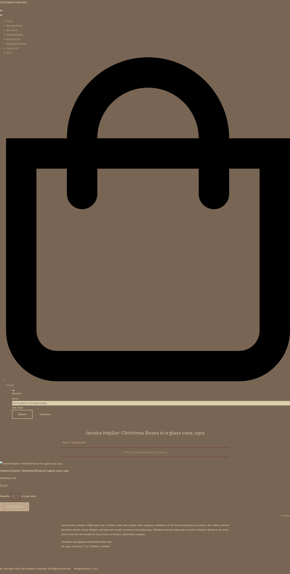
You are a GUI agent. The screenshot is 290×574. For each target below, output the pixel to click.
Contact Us (12, 48)
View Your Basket (132, 452)
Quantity (4, 496)
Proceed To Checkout (155, 452)
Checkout (44, 414)
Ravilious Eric (13, 39)
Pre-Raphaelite (14, 34)
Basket (22, 414)
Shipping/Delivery (16, 43)
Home (9, 21)
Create (94, 568)
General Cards (14, 25)
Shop (65, 442)
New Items (12, 30)
